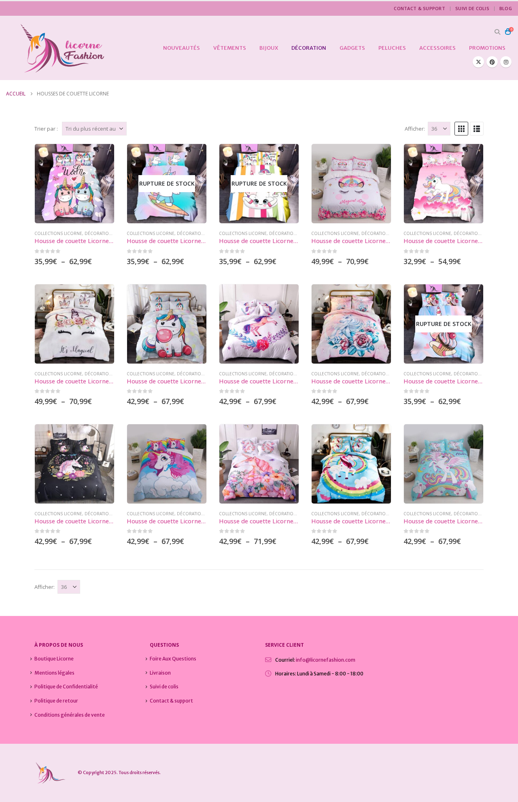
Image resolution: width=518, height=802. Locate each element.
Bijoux (268, 47)
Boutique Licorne (54, 659)
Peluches (392, 47)
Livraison (160, 673)
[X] (478, 62)
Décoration (308, 47)
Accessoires (437, 47)
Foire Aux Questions (173, 659)
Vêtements (229, 47)
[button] (497, 32)
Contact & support (419, 8)
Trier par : (46, 128)
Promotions (487, 47)
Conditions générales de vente (69, 715)
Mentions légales (54, 673)
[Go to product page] (74, 183)
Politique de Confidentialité (66, 686)
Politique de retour (56, 701)
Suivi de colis (472, 8)
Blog (505, 8)
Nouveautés (181, 47)
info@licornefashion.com (325, 660)
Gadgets (352, 47)
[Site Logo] (55, 48)
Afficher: (415, 128)
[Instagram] (506, 62)
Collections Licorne (58, 233)
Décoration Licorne (108, 233)
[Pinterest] (492, 62)
